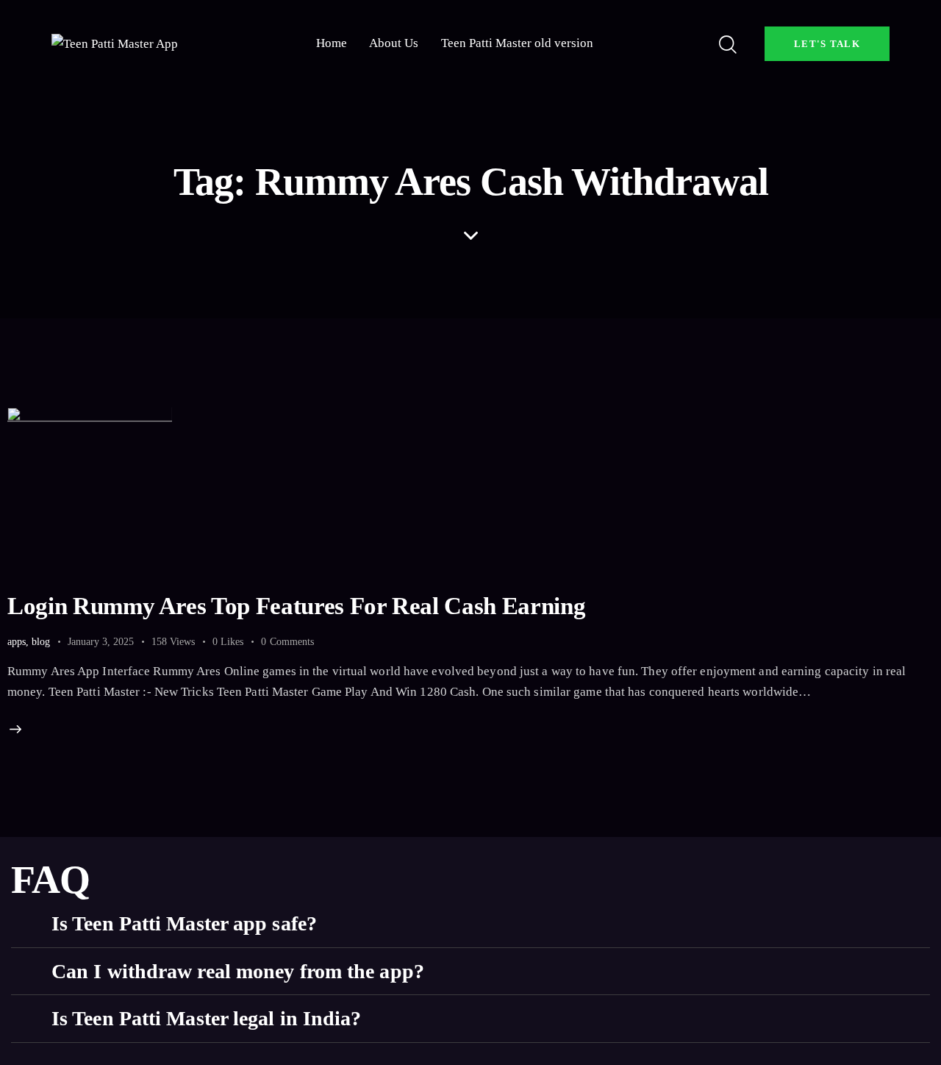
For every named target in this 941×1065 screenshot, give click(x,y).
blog (41, 641)
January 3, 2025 (101, 641)
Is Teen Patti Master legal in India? (206, 1018)
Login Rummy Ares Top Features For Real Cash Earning (296, 606)
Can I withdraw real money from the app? (237, 971)
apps (16, 641)
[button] (470, 924)
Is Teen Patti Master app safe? (184, 923)
